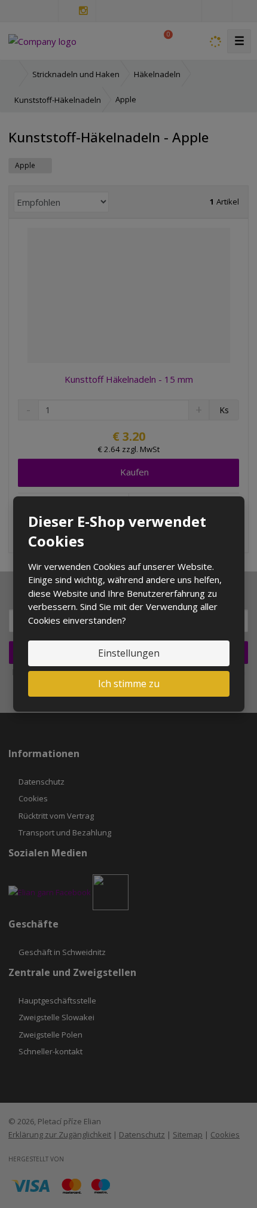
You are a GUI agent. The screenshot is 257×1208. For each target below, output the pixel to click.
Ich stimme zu (129, 683)
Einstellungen (129, 653)
